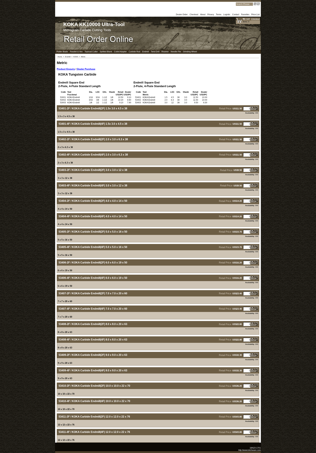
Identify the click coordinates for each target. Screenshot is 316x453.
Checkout (194, 14)
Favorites (245, 14)
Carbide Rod (134, 51)
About (202, 14)
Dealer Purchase (85, 69)
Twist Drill (155, 51)
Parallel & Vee (76, 51)
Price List (255, 14)
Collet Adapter (120, 51)
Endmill (145, 51)
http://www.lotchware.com (249, 450)
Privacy (210, 14)
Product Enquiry (66, 69)
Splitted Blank (106, 51)
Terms (218, 14)
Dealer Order (182, 14)
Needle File (176, 51)
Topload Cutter (91, 51)
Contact (235, 14)
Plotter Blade (62, 51)
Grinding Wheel (190, 51)
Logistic (226, 14)
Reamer (165, 51)
